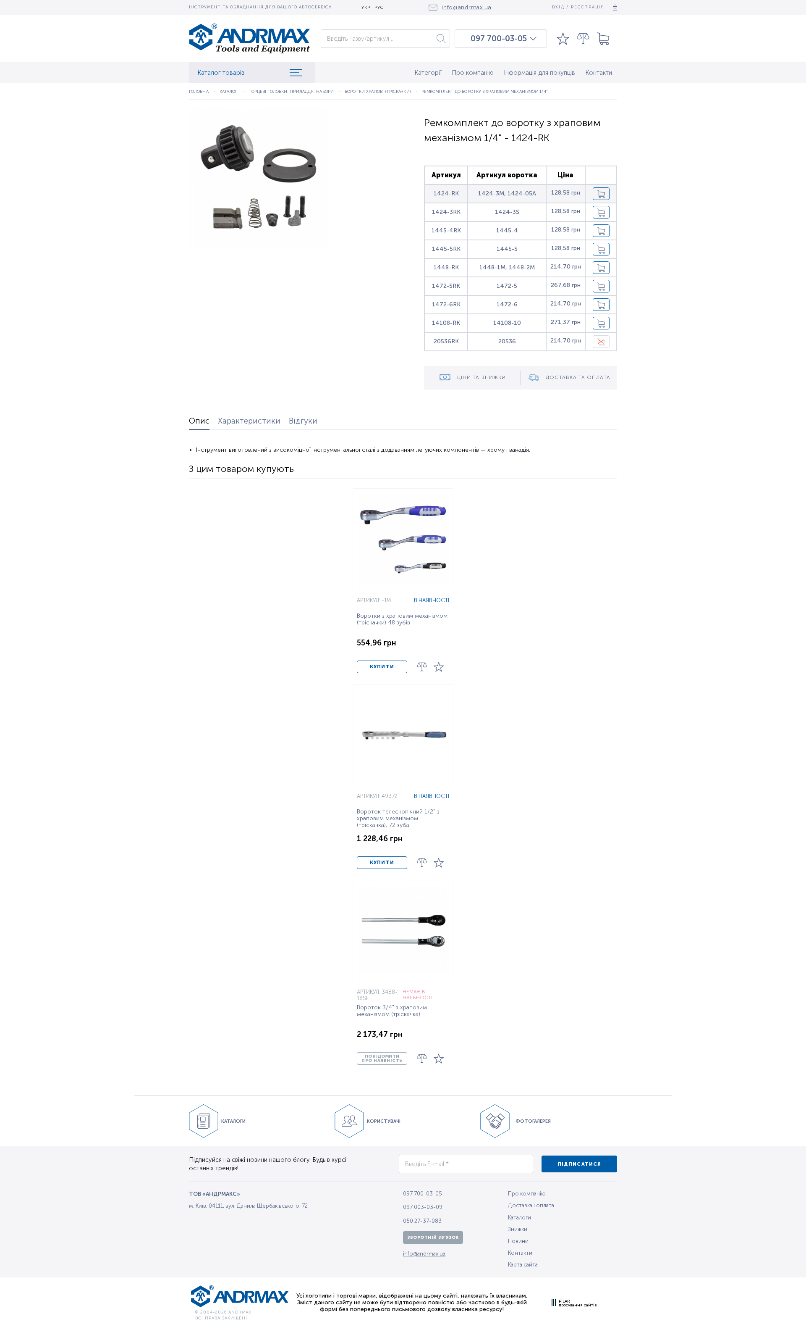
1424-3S (507, 212)
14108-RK (446, 322)
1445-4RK (446, 230)
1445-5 (507, 249)
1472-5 (507, 286)
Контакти (598, 72)
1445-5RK (446, 249)
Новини (518, 1241)
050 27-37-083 (422, 1221)
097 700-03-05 (499, 38)
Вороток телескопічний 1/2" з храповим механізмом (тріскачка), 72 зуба (398, 818)
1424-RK (446, 193)
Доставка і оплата (531, 1205)
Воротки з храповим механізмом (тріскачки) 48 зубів (402, 619)
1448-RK (446, 267)
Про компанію (473, 72)
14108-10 (507, 322)
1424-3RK (446, 212)
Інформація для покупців (539, 72)
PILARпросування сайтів (578, 1303)
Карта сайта (523, 1264)
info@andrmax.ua (424, 1254)
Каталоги (519, 1217)
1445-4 (507, 230)
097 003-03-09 (422, 1207)
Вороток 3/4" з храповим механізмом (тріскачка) (392, 1011)
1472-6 (507, 304)
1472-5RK (446, 286)
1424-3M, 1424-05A (507, 193)
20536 (507, 341)
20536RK (446, 341)
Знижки (517, 1229)
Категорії (428, 72)
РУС (379, 7)
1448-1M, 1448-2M (507, 267)
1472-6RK (446, 304)
